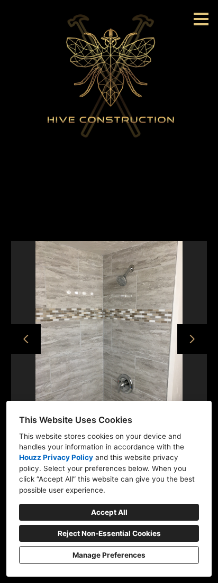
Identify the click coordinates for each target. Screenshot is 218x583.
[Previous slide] (26, 339)
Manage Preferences (109, 555)
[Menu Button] (201, 19)
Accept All (109, 512)
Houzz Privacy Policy (56, 457)
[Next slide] (192, 339)
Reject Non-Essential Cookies (109, 533)
